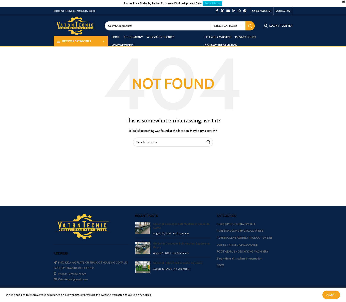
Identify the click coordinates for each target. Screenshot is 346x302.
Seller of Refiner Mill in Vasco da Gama (177, 263)
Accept (331, 294)
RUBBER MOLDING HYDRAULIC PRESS (240, 230)
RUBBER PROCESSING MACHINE (236, 224)
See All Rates (212, 3)
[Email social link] (228, 11)
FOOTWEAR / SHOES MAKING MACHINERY (242, 251)
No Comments (181, 233)
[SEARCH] (250, 25)
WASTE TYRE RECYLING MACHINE (237, 244)
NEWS (220, 265)
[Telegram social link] (245, 11)
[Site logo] (76, 25)
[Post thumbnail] (142, 228)
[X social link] (222, 11)
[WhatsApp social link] (239, 11)
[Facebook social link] (217, 11)
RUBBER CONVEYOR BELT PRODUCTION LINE (244, 237)
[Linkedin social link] (233, 11)
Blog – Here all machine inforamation (239, 258)
